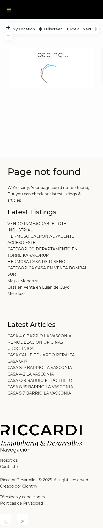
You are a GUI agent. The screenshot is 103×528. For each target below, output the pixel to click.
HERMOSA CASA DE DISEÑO (36, 261)
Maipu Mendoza (22, 280)
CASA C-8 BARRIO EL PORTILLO (39, 380)
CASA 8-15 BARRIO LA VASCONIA (40, 386)
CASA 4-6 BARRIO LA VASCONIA (39, 335)
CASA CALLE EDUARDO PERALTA (41, 354)
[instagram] (22, 519)
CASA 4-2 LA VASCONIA (30, 374)
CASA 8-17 (17, 361)
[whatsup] (5, 519)
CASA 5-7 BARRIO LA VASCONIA (39, 393)
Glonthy (29, 486)
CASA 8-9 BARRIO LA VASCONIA (39, 367)
